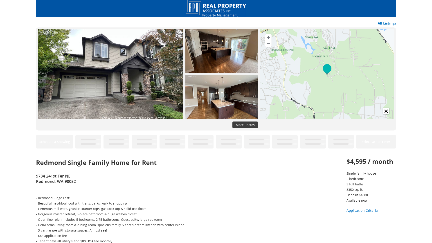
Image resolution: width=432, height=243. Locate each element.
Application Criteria (362, 210)
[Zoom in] (268, 37)
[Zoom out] (268, 43)
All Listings (387, 23)
